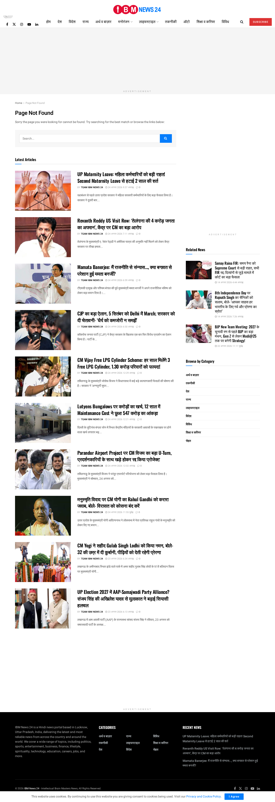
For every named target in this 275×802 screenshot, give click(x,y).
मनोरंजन (123, 21)
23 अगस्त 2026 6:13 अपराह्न (120, 612)
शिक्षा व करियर (206, 21)
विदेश (72, 21)
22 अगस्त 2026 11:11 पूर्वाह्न (230, 346)
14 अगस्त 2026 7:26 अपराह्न (230, 316)
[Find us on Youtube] (29, 24)
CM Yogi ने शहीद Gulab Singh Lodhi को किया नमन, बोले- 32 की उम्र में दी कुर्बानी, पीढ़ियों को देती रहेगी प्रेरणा (125, 548)
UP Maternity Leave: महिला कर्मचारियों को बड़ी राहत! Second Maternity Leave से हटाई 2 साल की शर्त (121, 177)
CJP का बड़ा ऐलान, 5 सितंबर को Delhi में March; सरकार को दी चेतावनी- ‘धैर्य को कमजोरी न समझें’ (126, 316)
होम (48, 21)
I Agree (234, 796)
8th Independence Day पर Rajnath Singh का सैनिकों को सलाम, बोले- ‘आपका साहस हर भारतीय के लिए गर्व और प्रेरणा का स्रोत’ (236, 302)
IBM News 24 (31, 788)
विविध (225, 21)
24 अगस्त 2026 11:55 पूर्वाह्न (120, 512)
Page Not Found (35, 103)
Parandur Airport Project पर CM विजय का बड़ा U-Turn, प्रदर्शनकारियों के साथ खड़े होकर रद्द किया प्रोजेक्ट (124, 456)
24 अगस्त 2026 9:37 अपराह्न (120, 187)
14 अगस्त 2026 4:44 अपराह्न (230, 282)
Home (18, 103)
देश (60, 21)
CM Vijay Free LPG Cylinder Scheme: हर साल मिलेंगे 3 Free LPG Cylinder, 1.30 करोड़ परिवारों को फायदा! (123, 363)
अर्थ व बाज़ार (103, 21)
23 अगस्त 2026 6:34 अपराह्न (120, 559)
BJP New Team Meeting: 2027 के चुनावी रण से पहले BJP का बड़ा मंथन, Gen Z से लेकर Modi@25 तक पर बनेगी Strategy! (237, 333)
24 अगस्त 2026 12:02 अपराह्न (121, 466)
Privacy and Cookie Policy (203, 796)
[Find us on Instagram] (21, 24)
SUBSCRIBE (260, 22)
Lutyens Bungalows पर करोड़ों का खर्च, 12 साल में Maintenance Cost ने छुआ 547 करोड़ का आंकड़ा (118, 409)
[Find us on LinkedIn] (36, 24)
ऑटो (186, 21)
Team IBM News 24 (92, 187)
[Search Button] (241, 21)
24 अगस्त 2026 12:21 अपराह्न (121, 419)
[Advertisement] (137, 58)
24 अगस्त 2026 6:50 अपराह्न (120, 327)
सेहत (188, 441)
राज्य (85, 21)
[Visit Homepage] (137, 8)
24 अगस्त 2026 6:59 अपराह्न (120, 280)
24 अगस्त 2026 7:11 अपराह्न (120, 234)
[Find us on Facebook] (7, 24)
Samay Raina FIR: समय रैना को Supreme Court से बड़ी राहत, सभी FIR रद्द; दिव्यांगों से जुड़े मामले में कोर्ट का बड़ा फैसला (237, 270)
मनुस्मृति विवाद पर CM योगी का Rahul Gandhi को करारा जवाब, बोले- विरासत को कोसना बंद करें (123, 502)
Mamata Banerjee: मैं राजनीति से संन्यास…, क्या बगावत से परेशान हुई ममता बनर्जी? (124, 270)
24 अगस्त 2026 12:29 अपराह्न (121, 373)
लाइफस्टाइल (147, 21)
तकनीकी (171, 21)
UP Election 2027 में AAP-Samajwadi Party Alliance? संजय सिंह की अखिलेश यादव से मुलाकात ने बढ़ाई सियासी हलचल (123, 598)
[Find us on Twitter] (14, 24)
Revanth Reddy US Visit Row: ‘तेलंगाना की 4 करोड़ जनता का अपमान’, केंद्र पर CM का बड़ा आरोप (125, 223)
